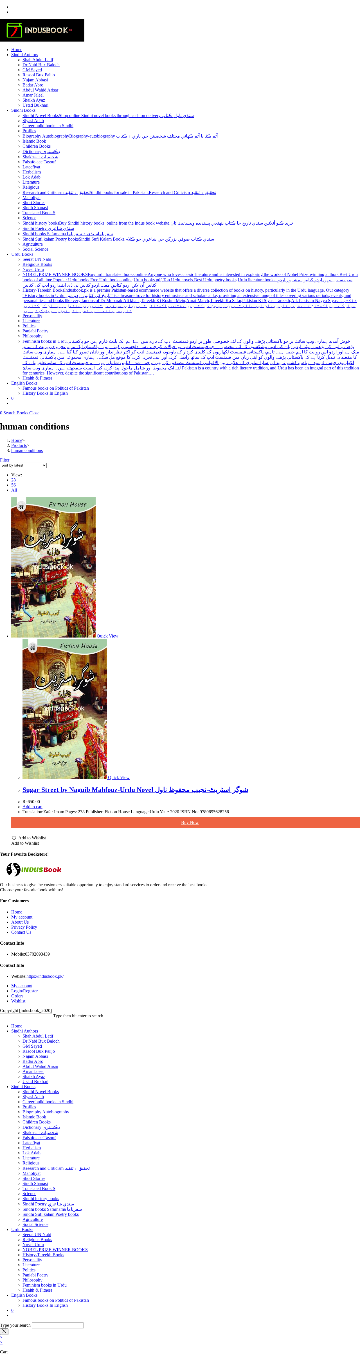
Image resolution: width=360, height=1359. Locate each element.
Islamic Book (34, 1116)
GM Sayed (32, 1046)
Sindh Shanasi (35, 1183)
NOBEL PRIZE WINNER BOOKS (55, 1249)
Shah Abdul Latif (37, 1036)
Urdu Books (22, 1229)
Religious (30, 1163)
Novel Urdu (33, 1244)
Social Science (35, 1224)
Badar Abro (32, 1061)
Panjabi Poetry (35, 1275)
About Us (20, 922)
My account (21, 917)
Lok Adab (31, 1152)
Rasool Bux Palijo (38, 1051)
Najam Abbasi (35, 1056)
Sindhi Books (23, 1086)
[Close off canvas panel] (4, 1331)
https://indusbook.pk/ (45, 976)
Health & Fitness (37, 1290)
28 (13, 480)
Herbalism (31, 1147)
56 (13, 485)
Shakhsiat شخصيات (40, 1132)
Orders (17, 995)
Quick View (107, 636)
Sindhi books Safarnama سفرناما (52, 1209)
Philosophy (32, 1280)
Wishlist (18, 1001)
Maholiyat (31, 1173)
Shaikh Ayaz (33, 1076)
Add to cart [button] (32, 806)
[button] (28, 838)
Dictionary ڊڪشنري (41, 1127)
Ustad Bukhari (35, 1081)
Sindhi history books (40, 1198)
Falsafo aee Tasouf (39, 1137)
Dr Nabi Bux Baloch (41, 1041)
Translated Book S (38, 1188)
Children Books (36, 1122)
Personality (32, 1259)
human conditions (27, 450)
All (14, 490)
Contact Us (21, 932)
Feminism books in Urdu (44, 1285)
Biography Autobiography (45, 1111)
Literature (31, 1157)
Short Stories (33, 1178)
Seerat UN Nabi (36, 1234)
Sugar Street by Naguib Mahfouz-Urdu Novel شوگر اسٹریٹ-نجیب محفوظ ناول (135, 789)
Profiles (29, 1106)
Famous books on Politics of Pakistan (55, 1300)
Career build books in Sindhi (47, 1101)
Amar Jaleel (33, 1071)
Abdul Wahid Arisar (40, 1066)
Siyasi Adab (33, 1096)
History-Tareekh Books (43, 1254)
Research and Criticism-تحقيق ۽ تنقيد (56, 1168)
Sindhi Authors (24, 1031)
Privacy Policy (24, 927)
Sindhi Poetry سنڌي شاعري (48, 1204)
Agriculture (32, 1219)
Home (16, 912)
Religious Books (37, 1239)
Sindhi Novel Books (40, 1091)
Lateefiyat (31, 1142)
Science (29, 1193)
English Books (24, 1295)
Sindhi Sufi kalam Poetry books (50, 1214)
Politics (28, 1269)
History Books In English (45, 1305)
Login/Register (24, 990)
